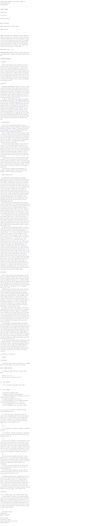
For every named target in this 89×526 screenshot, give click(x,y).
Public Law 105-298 (22, 100)
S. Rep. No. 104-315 (18, 242)
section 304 (21, 106)
